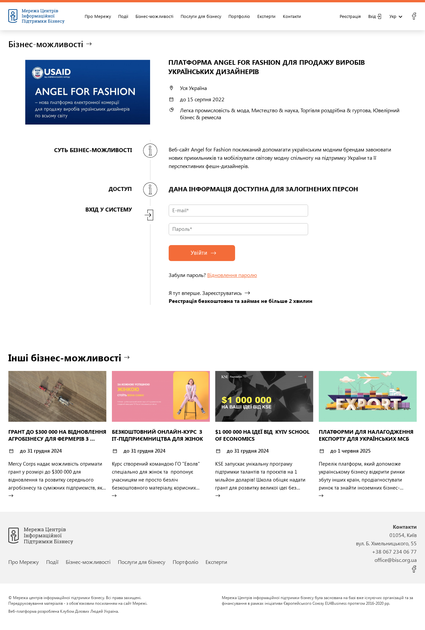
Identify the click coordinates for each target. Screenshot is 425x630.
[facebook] (414, 16)
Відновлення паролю (232, 274)
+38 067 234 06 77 (394, 551)
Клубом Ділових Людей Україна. (89, 611)
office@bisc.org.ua (396, 559)
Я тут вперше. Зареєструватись (205, 292)
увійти (199, 253)
